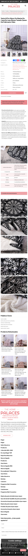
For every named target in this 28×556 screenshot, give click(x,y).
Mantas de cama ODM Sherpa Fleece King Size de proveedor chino (7, 349)
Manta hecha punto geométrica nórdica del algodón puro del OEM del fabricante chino (20, 393)
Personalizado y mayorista (8, 471)
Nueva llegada (5, 458)
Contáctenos (4, 489)
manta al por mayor (5, 328)
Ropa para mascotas (6, 455)
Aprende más (7, 435)
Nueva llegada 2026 (6, 466)
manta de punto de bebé (6, 324)
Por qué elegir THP (6, 453)
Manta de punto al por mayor (17, 11)
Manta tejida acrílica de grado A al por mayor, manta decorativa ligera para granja (6, 393)
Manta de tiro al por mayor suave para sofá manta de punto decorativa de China (6, 371)
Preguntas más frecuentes (8, 484)
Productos (4, 447)
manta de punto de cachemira (7, 320)
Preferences (18, 552)
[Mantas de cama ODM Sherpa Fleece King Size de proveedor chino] (7, 340)
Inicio (3, 11)
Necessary (6, 552)
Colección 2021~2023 (7, 450)
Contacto (3, 481)
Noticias (3, 479)
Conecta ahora (12, 93)
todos (7, 11)
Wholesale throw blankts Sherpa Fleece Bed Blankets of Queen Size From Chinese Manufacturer (20, 67)
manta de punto (4, 326)
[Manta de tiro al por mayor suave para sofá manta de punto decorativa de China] (7, 362)
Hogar (2, 440)
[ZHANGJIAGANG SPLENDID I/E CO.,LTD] (14, 5)
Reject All (7, 550)
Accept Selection (15, 550)
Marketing (25, 552)
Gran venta (4, 463)
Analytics (12, 552)
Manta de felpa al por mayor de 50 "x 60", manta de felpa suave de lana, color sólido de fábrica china (20, 372)
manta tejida (3, 319)
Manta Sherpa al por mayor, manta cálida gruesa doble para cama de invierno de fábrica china (20, 351)
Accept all (23, 550)
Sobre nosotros (5, 445)
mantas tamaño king (5, 322)
